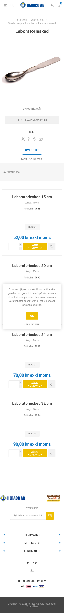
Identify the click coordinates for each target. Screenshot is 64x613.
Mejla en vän (41, 139)
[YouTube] (32, 570)
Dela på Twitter (23, 139)
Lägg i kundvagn (35, 246)
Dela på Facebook (29, 139)
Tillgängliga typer (34, 120)
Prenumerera (50, 516)
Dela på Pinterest (35, 139)
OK (32, 315)
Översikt (32, 150)
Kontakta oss (32, 158)
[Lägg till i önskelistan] (51, 246)
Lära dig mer (32, 324)
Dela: (32, 132)
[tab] (32, 150)
